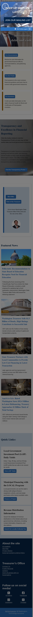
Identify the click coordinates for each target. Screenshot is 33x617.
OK (30, 29)
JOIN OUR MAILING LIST (18, 20)
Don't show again (22, 29)
